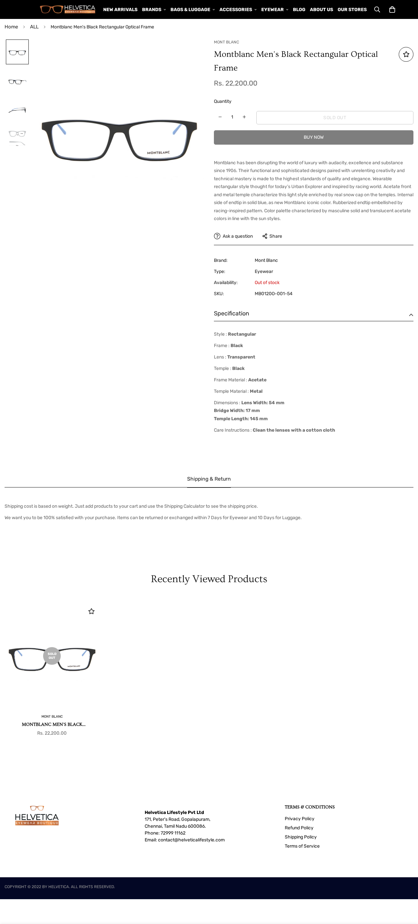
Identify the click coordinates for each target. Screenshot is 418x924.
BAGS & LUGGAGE (190, 9)
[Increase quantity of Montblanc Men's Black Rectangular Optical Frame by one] (244, 116)
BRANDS (151, 9)
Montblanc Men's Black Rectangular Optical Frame (52, 725)
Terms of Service (302, 846)
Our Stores (352, 9)
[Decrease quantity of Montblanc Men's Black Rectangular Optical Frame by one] (220, 116)
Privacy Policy (299, 818)
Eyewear (264, 271)
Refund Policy (299, 828)
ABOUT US (321, 9)
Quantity (223, 101)
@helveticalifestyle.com (199, 840)
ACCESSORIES (235, 9)
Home (11, 27)
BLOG (299, 9)
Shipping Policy (301, 837)
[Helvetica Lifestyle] (67, 9)
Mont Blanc (266, 260)
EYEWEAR (272, 9)
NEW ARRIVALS (120, 9)
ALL (34, 27)
